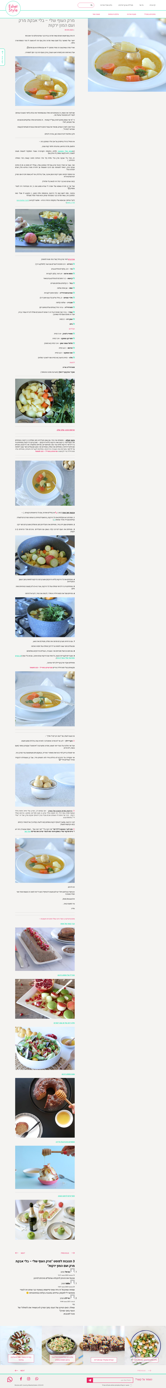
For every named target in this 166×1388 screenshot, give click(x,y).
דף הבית (152, 5)
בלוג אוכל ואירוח (106, 5)
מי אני (141, 5)
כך (54, 519)
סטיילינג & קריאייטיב (125, 5)
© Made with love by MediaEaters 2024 (29, 1385)
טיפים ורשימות (113, 14)
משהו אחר (96, 14)
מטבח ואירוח (131, 14)
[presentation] (143, 1370)
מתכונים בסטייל (149, 14)
